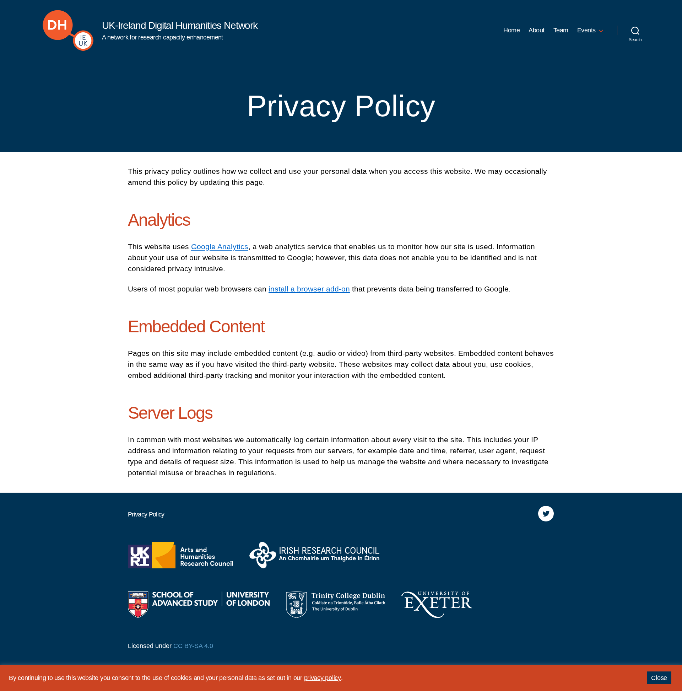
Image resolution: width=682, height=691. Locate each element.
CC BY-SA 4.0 (193, 645)
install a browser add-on (309, 289)
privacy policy (322, 678)
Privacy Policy (146, 514)
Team (560, 30)
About (537, 30)
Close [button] (659, 677)
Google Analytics (219, 246)
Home (511, 30)
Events (586, 30)
